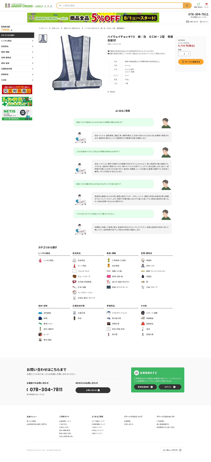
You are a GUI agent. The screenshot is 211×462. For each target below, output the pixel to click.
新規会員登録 (143, 387)
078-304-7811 (46, 389)
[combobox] (120, 5)
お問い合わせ (91, 390)
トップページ (43, 28)
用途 (115, 61)
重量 (115, 79)
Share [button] (112, 91)
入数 (115, 83)
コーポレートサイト (170, 450)
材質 (115, 65)
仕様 (115, 69)
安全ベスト (55, 28)
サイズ (116, 75)
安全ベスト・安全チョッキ (72, 28)
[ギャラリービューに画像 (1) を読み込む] (43, 38)
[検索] (187, 5)
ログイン (168, 387)
